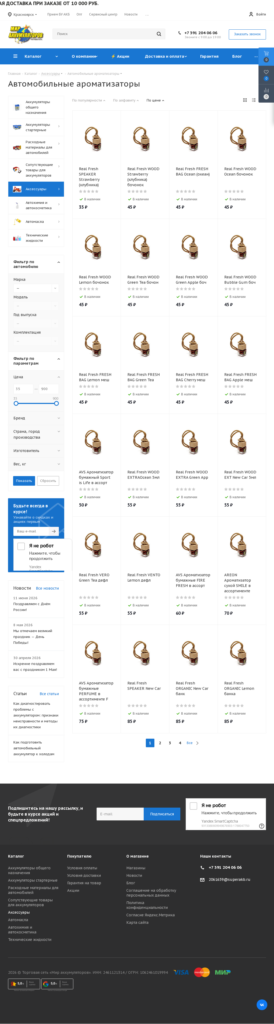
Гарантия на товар (84, 883)
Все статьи (49, 693)
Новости (134, 875)
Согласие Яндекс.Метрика (150, 915)
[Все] (257, 56)
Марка (19, 279)
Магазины (135, 868)
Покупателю (79, 856)
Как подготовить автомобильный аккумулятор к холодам (33, 748)
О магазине (137, 856)
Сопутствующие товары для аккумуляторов (30, 902)
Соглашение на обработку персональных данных (151, 893)
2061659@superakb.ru (229, 879)
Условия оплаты (82, 868)
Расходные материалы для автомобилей (33, 890)
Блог (130, 883)
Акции (73, 890)
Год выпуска (24, 314)
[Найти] (159, 34)
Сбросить (48, 480)
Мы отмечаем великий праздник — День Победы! (32, 637)
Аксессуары (19, 912)
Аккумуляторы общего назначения (29, 870)
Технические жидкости (29, 939)
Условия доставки (84, 875)
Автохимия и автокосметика (22, 930)
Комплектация (27, 332)
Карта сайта (137, 922)
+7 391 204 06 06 (200, 32)
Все (190, 743)
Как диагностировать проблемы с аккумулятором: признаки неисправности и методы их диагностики (35, 715)
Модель (20, 297)
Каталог (16, 856)
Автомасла (18, 919)
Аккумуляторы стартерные (33, 880)
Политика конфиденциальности (147, 905)
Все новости (47, 588)
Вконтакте (262, 1004)
